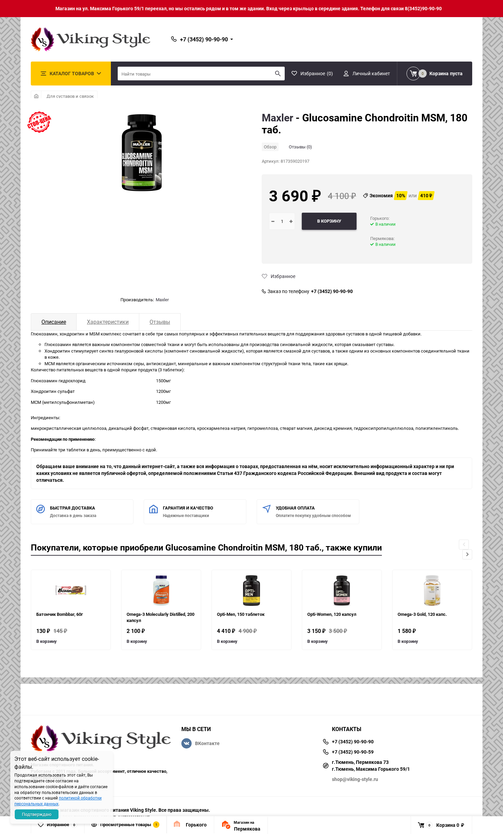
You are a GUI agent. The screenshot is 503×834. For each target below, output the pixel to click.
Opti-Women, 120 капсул (331, 614)
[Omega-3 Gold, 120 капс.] (432, 590)
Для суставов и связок (70, 96)
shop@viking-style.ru (355, 779)
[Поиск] (278, 73)
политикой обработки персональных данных (58, 800)
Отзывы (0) (300, 147)
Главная (36, 96)
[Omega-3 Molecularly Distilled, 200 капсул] (161, 590)
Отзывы (160, 322)
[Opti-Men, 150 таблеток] (251, 590)
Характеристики (108, 322)
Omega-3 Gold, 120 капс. (422, 614)
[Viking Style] (101, 740)
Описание (53, 322)
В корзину (46, 641)
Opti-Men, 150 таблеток (241, 614)
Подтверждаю (37, 814)
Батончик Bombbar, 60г (59, 614)
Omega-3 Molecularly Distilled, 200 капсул (160, 617)
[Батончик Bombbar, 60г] (70, 590)
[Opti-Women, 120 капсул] (341, 590)
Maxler (162, 299)
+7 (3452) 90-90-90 (332, 291)
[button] (467, 554)
